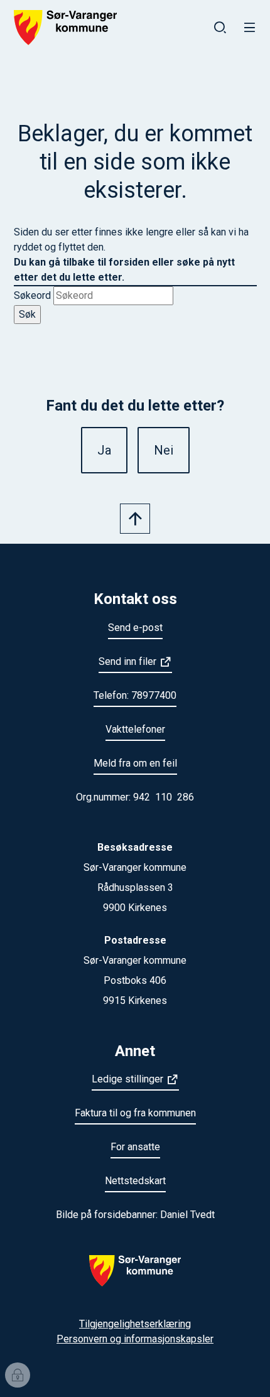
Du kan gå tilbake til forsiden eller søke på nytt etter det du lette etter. (124, 269)
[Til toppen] (135, 519)
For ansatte (135, 1147)
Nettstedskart (135, 1181)
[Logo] (135, 1278)
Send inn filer (127, 661)
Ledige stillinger (127, 1079)
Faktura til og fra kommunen (135, 1113)
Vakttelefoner (135, 729)
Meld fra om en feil (135, 763)
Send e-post (135, 628)
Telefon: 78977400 (135, 695)
